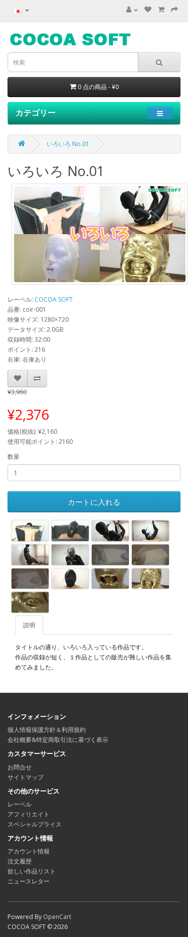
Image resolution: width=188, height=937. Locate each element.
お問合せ (20, 767)
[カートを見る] (161, 10)
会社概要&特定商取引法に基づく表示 (58, 739)
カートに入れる (94, 502)
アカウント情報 (29, 851)
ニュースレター (29, 881)
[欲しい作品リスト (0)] (147, 10)
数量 (14, 456)
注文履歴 (20, 861)
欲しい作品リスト (32, 871)
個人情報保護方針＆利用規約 (47, 729)
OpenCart (57, 916)
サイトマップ (26, 777)
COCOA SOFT (54, 299)
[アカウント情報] (132, 10)
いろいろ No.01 (68, 144)
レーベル (20, 804)
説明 (29, 625)
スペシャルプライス (35, 824)
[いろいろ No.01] (100, 234)
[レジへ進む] (174, 10)
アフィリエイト (29, 814)
